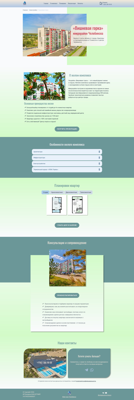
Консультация (72, 3)
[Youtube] (106, 393)
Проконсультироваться (67, 295)
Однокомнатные (57, 192)
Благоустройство (39, 163)
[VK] (103, 393)
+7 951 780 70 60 (44, 362)
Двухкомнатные (71, 192)
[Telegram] (86, 370)
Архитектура (38, 152)
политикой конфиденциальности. (86, 381)
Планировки (62, 3)
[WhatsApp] (92, 370)
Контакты (80, 3)
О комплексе (53, 3)
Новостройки (33, 10)
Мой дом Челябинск (69, 397)
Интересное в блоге (104, 395)
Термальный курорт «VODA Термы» (46, 169)
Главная (46, 3)
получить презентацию (67, 129)
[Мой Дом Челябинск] (24, 3)
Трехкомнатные (85, 192)
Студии (45, 192)
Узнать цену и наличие (67, 225)
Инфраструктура (39, 158)
